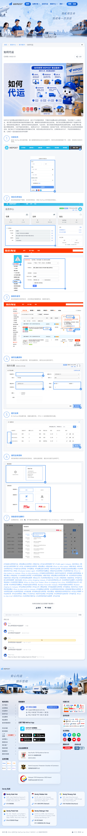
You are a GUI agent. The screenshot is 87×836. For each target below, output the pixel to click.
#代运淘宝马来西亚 (25, 587)
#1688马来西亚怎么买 (53, 580)
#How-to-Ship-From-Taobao (34, 582)
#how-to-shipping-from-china (55, 582)
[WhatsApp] (74, 735)
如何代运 (45, 4)
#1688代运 (31, 594)
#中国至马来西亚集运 (74, 573)
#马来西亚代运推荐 (68, 580)
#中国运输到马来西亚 (55, 587)
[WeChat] (79, 735)
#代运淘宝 (50, 594)
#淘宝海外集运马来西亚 (73, 589)
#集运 (25, 594)
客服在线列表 (53, 707)
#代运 (21, 566)
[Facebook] (65, 735)
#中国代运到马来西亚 (30, 585)
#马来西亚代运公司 (72, 582)
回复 (80, 615)
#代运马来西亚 (17, 594)
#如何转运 (75, 564)
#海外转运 (72, 566)
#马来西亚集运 (37, 575)
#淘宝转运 (14, 575)
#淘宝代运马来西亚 (56, 571)
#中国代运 (73, 594)
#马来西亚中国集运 (42, 571)
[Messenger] (69, 735)
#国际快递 (7, 578)
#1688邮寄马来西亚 (25, 575)
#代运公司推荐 (77, 591)
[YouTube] (74, 739)
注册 (74, 4)
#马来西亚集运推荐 (25, 578)
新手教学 (22, 45)
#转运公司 (36, 578)
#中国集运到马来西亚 (42, 569)
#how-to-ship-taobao (61, 566)
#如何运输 (18, 580)
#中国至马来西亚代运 (11, 564)
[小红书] (79, 739)
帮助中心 (53, 4)
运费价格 (35, 4)
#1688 (56, 578)
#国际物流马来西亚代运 (63, 591)
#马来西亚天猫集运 (15, 585)
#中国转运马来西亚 (30, 566)
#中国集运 (30, 569)
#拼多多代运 (17, 596)
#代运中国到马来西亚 (65, 585)
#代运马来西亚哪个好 (47, 564)
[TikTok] (69, 739)
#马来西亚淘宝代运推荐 (44, 596)
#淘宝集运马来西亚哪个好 (60, 575)
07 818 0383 (31, 707)
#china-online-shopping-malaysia (34, 580)
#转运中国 (15, 578)
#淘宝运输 (49, 566)
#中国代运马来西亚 (20, 569)
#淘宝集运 (41, 566)
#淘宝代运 (36, 564)
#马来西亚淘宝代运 (47, 578)
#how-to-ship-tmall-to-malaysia (24, 589)
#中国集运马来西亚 (43, 589)
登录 (69, 4)
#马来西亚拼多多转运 (57, 589)
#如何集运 (50, 591)
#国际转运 (71, 578)
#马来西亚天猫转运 (17, 582)
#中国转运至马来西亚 (39, 591)
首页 (27, 4)
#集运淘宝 (44, 587)
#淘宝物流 (63, 578)
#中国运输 (28, 591)
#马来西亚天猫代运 (29, 596)
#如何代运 (74, 587)
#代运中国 (56, 596)
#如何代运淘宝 (41, 594)
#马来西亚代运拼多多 (61, 594)
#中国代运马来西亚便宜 (69, 569)
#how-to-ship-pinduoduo (30, 573)
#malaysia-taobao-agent (27, 571)
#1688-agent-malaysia (63, 564)
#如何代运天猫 (55, 569)
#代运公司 (36, 587)
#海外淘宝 (46, 575)
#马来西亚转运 (18, 591)
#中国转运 (66, 587)
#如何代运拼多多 (60, 573)
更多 (61, 4)
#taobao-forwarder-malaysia (48, 585)
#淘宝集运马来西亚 (25, 564)
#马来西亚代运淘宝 (75, 575)
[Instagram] (65, 739)
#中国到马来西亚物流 (46, 573)
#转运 (15, 571)
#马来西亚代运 (68, 571)
